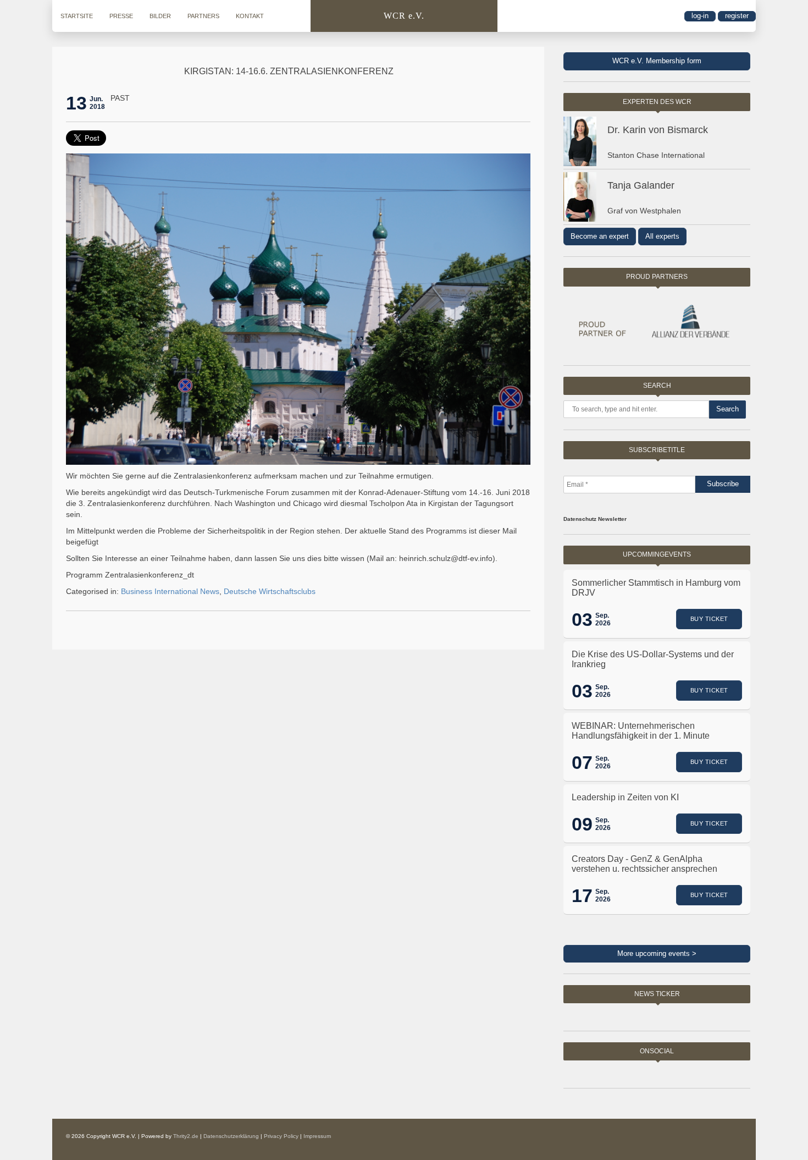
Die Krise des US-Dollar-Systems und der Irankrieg (653, 659)
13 (76, 103)
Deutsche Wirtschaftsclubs (270, 591)
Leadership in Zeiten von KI (625, 797)
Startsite (76, 16)
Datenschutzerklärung (231, 1136)
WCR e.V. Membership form (656, 61)
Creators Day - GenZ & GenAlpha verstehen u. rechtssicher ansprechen (644, 863)
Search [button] (727, 409)
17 (582, 895)
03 (582, 619)
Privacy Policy (281, 1136)
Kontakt (250, 16)
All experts (662, 236)
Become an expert (600, 236)
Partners (203, 16)
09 (582, 824)
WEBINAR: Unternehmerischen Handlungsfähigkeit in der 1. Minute (641, 730)
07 (582, 762)
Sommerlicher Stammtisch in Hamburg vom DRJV (656, 587)
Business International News (170, 591)
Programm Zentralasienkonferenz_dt (130, 574)
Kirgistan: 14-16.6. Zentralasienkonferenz (289, 71)
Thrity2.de (185, 1136)
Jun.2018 (97, 103)
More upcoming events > (656, 953)
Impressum (317, 1136)
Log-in (700, 16)
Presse (121, 16)
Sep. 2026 (603, 619)
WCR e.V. (404, 15)
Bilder (160, 16)
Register (737, 16)
